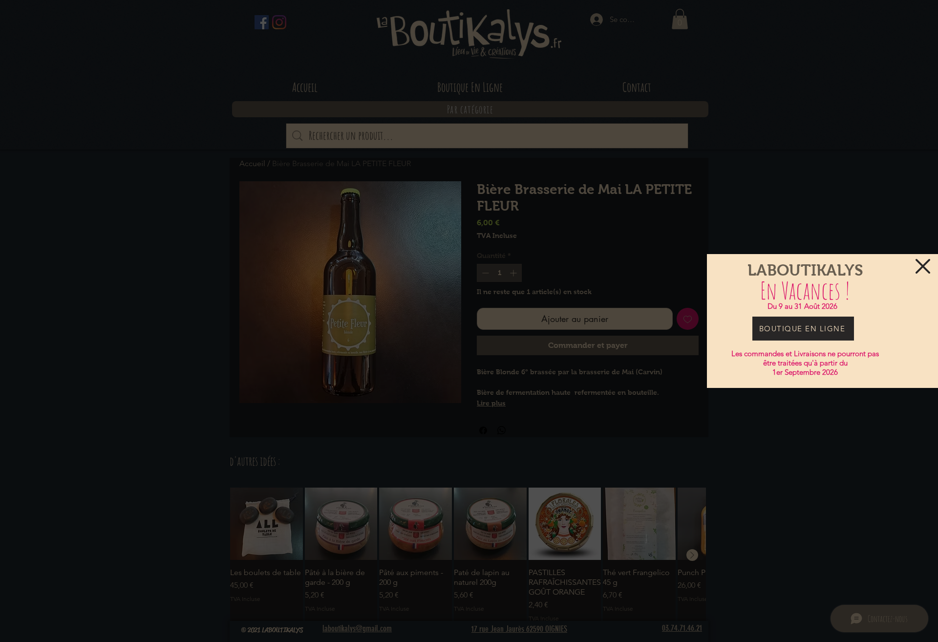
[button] (923, 266)
